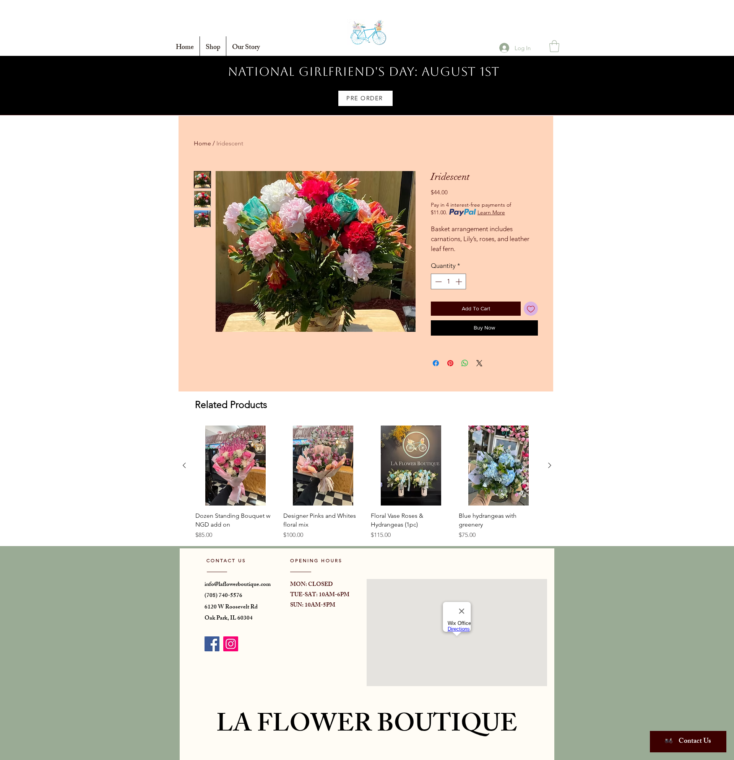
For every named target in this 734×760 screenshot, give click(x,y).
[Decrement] (437, 281)
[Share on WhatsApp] (464, 363)
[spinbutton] (448, 281)
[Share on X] (479, 363)
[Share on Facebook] (435, 363)
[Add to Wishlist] (531, 309)
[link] (554, 46)
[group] (367, 482)
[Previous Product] (184, 465)
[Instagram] (230, 643)
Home (202, 143)
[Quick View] (235, 466)
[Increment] (459, 281)
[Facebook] (212, 643)
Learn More (491, 212)
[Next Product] (549, 465)
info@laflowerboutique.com (238, 585)
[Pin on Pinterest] (450, 363)
